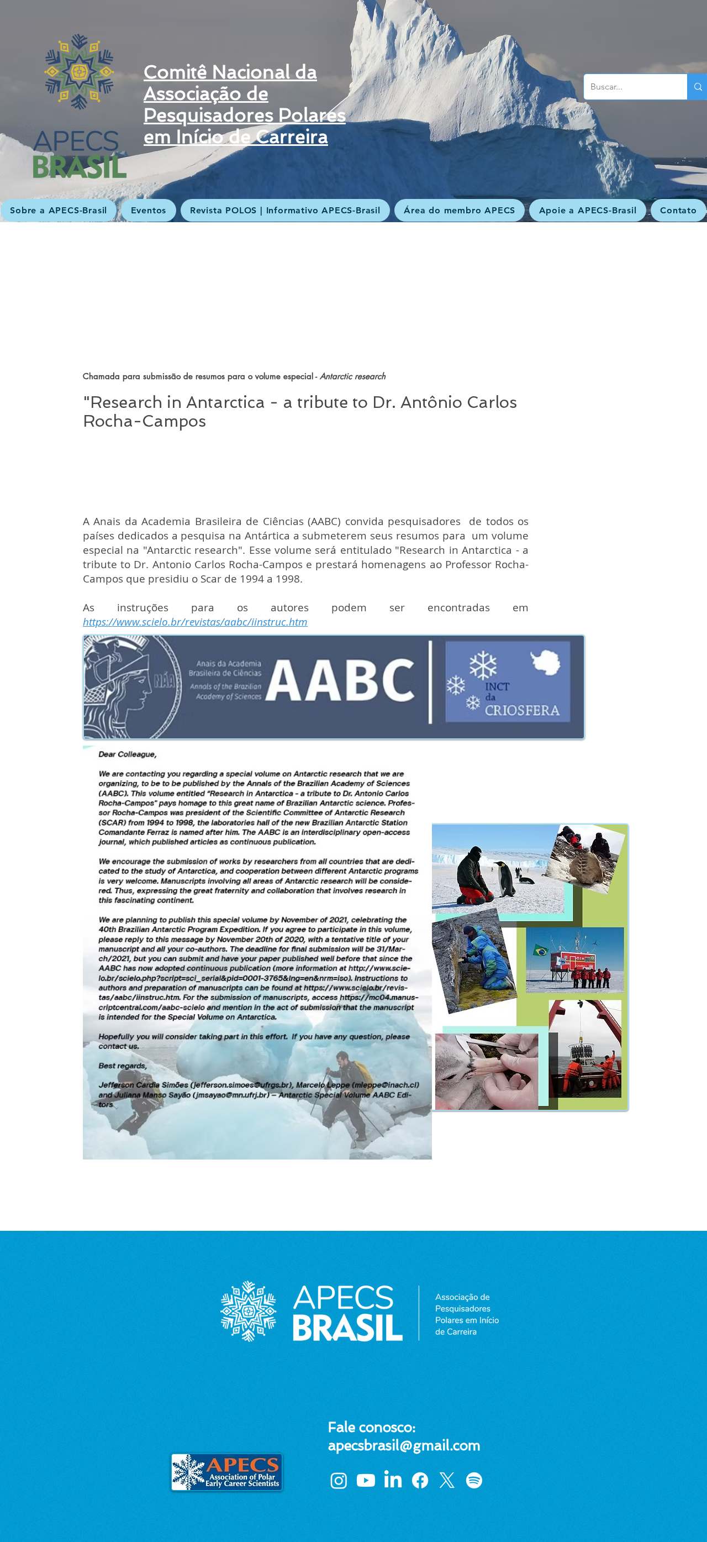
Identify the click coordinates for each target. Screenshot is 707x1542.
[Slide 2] (353, 194)
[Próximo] (645, 111)
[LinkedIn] (393, 1480)
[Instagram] (339, 1480)
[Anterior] (62, 111)
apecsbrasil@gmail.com (404, 1446)
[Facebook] (420, 1480)
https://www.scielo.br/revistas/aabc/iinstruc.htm (195, 621)
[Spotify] (474, 1480)
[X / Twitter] (447, 1480)
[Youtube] (366, 1480)
